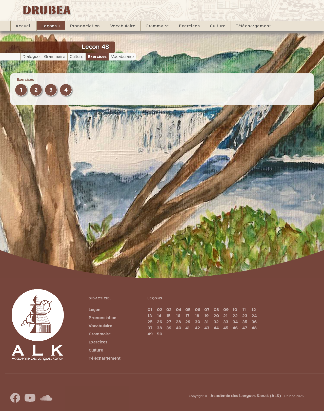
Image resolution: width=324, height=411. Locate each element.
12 (254, 310)
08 (216, 310)
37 (150, 328)
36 (254, 322)
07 (207, 310)
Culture (218, 26)
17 (187, 316)
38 (159, 328)
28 (178, 322)
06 (197, 310)
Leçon (94, 310)
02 (159, 310)
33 (225, 322)
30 (197, 322)
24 (254, 316)
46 (235, 328)
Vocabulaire (123, 26)
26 (159, 322)
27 (168, 322)
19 (206, 316)
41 (187, 328)
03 (169, 310)
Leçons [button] (49, 26)
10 (235, 310)
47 (244, 328)
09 (226, 310)
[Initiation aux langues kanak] (44, 8)
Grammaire (157, 26)
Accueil (23, 26)
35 (244, 322)
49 (150, 334)
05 (188, 310)
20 (216, 316)
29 (187, 322)
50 (159, 334)
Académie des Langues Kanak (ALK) (245, 396)
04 (178, 310)
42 (197, 328)
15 (168, 316)
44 (216, 328)
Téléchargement (253, 26)
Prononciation (85, 26)
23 (244, 316)
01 (150, 310)
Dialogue (31, 57)
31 (206, 322)
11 (244, 310)
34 (235, 322)
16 (178, 316)
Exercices (189, 26)
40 (178, 328)
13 (150, 316)
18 (197, 316)
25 (150, 322)
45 (225, 328)
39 (168, 328)
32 (216, 322)
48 (254, 328)
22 (235, 316)
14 (159, 316)
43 (206, 328)
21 (225, 316)
